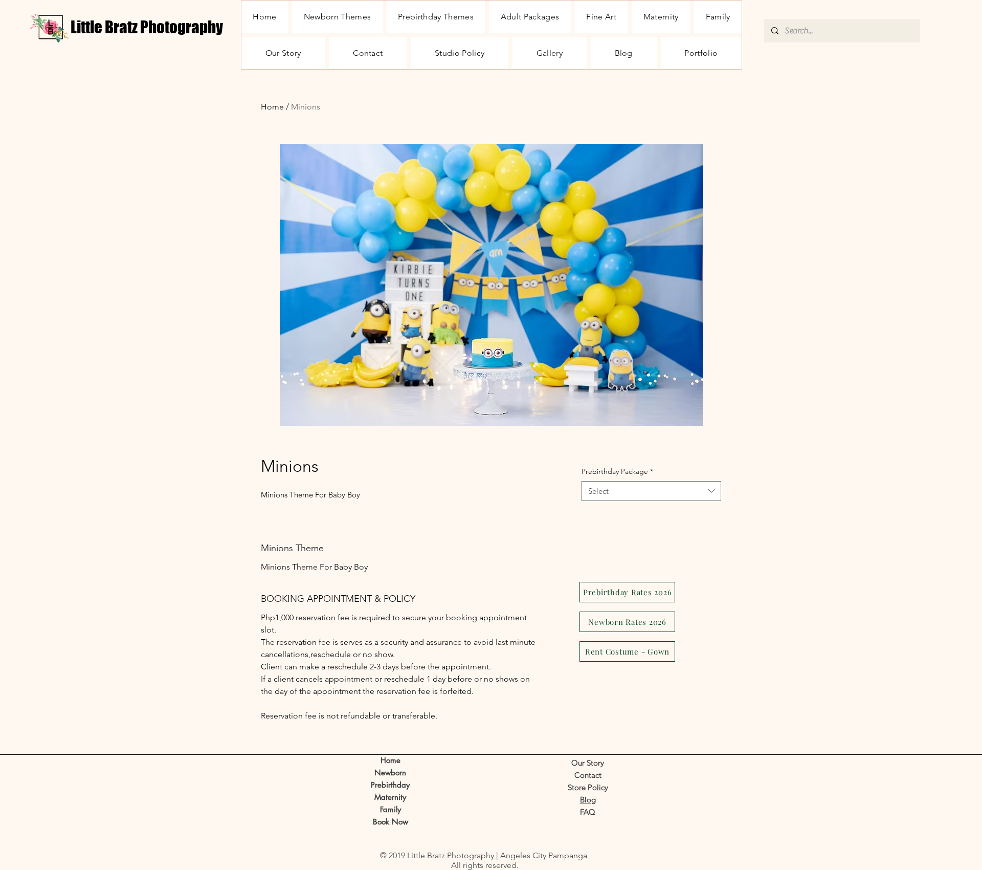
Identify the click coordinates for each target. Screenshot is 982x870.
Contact (587, 775)
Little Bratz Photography (147, 27)
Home (272, 107)
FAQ (587, 812)
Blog (588, 799)
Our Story (587, 763)
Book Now (390, 821)
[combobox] (651, 491)
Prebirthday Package (617, 471)
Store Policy (588, 787)
